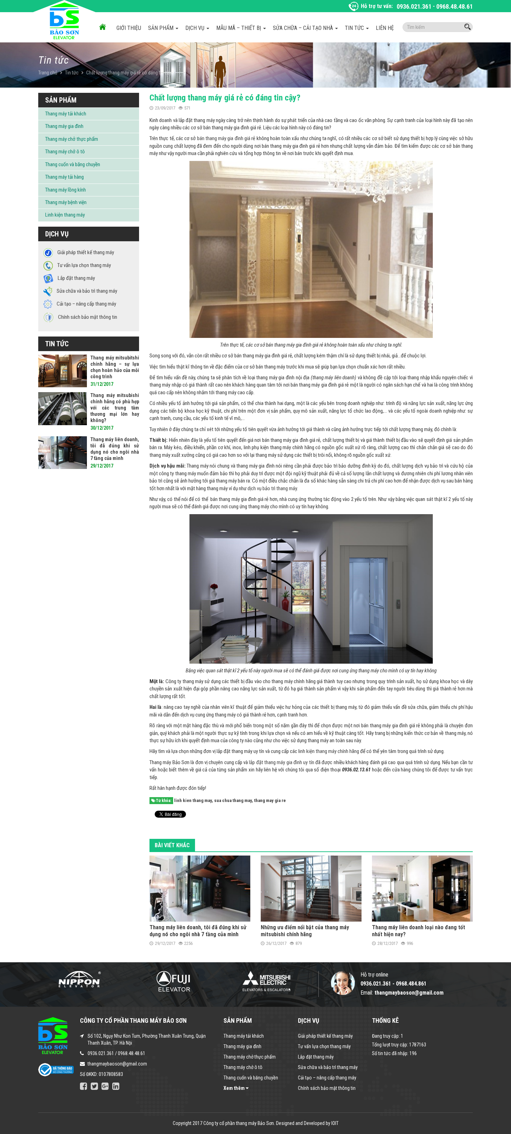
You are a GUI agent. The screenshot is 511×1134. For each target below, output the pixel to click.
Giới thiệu (128, 28)
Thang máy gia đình (64, 126)
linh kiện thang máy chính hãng (328, 751)
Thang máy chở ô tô (65, 151)
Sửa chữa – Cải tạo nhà (303, 28)
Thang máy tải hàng (64, 177)
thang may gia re (270, 800)
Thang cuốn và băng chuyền (72, 164)
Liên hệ (385, 28)
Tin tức (355, 28)
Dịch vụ (195, 28)
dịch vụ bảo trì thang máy (272, 488)
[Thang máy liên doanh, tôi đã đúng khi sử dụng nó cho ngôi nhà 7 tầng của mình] (199, 888)
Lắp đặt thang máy (316, 1057)
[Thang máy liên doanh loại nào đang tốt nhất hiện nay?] (422, 888)
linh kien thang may (193, 800)
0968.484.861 (411, 983)
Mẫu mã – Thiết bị (239, 28)
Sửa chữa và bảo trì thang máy (328, 1067)
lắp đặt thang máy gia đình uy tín (281, 762)
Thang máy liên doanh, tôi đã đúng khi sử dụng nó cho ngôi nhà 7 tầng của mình (197, 931)
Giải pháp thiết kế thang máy (325, 1036)
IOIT (335, 1123)
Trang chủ (47, 72)
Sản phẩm (161, 28)
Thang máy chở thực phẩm (71, 139)
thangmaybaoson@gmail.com (117, 1064)
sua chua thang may (233, 800)
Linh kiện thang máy (65, 215)
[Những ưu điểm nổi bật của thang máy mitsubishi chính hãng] (311, 888)
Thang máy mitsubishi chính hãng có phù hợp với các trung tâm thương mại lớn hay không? (114, 407)
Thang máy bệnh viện (66, 202)
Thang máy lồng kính (65, 190)
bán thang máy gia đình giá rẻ (226, 138)
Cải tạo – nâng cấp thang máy (327, 1077)
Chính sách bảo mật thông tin (327, 1088)
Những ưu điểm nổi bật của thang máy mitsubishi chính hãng (305, 931)
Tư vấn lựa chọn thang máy (324, 1046)
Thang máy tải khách (65, 114)
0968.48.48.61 (454, 6)
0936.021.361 (414, 6)
